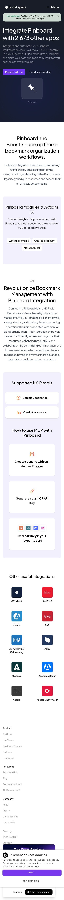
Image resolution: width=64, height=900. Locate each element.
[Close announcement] (58, 16)
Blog (5, 778)
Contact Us (9, 822)
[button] (32, 881)
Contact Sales (10, 816)
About (6, 804)
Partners (7, 751)
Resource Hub (10, 772)
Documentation (11, 784)
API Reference (10, 790)
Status (6, 842)
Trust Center (9, 836)
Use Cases (8, 740)
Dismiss (17, 891)
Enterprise (8, 757)
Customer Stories (12, 746)
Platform (7, 734)
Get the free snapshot (39, 891)
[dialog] (32, 868)
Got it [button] (32, 872)
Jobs (5, 810)
